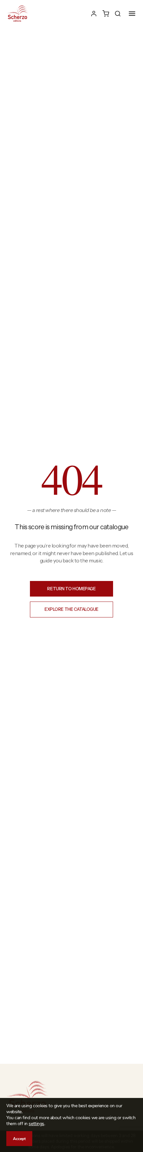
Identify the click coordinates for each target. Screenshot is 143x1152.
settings (36, 1124)
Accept (19, 1138)
